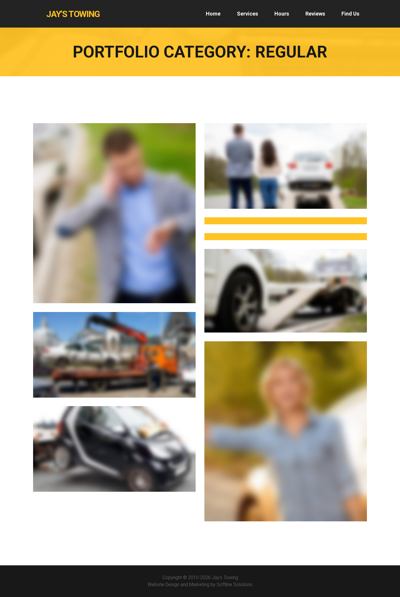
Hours (281, 14)
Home (213, 14)
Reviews (315, 14)
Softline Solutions (234, 584)
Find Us (350, 14)
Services (247, 14)
